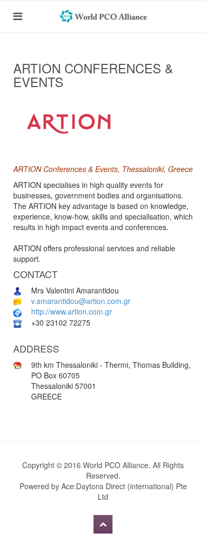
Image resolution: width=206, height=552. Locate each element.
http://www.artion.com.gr (71, 311)
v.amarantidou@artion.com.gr (80, 301)
